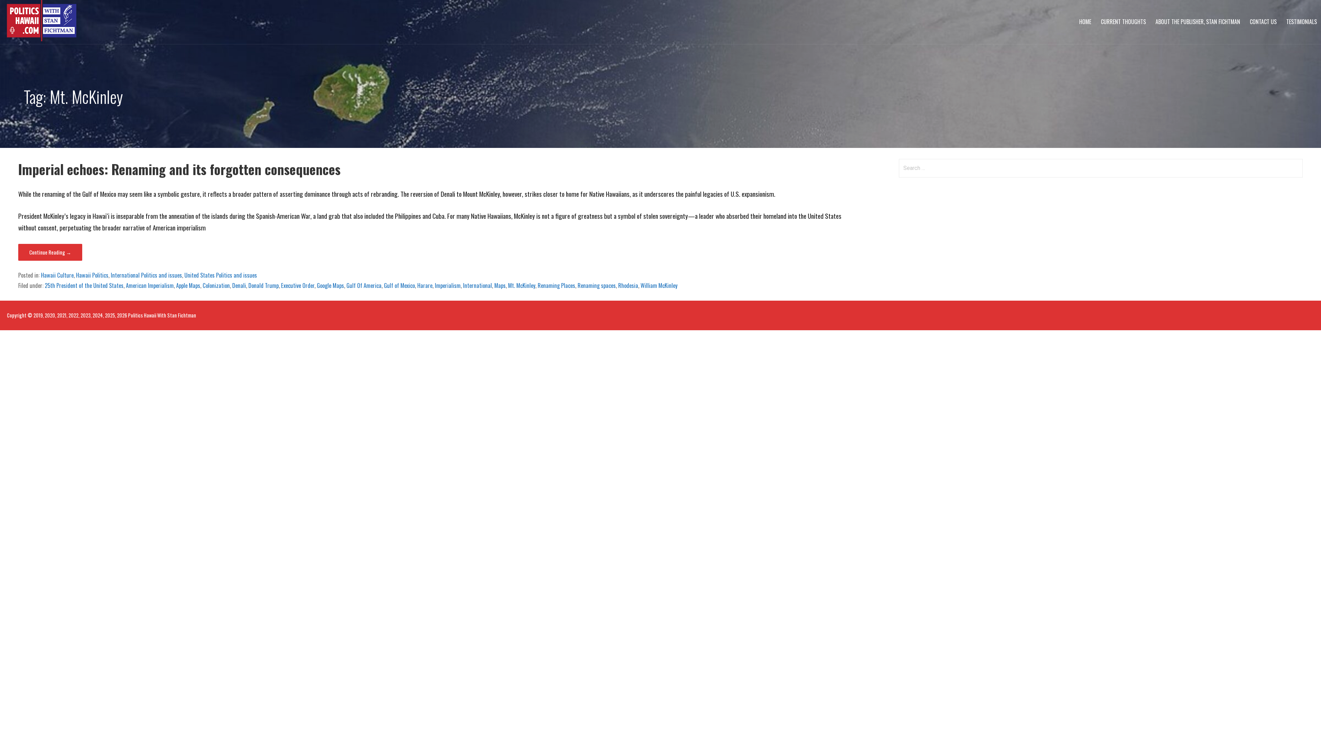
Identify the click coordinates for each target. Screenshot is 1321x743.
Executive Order (297, 285)
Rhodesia (628, 285)
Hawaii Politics (92, 275)
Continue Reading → (50, 252)
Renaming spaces (597, 285)
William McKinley (659, 285)
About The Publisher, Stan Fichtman (1198, 22)
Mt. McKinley (521, 285)
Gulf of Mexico (399, 285)
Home (1085, 22)
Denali (239, 285)
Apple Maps (188, 285)
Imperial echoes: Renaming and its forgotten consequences (179, 169)
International (477, 285)
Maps (500, 285)
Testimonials (1301, 22)
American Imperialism (150, 285)
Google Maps (330, 285)
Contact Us (1263, 22)
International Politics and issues (146, 275)
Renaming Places (556, 285)
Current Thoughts (1123, 22)
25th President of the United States (84, 285)
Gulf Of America (364, 285)
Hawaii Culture (57, 275)
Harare (424, 285)
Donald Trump (263, 285)
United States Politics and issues (220, 275)
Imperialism (448, 285)
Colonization (216, 285)
